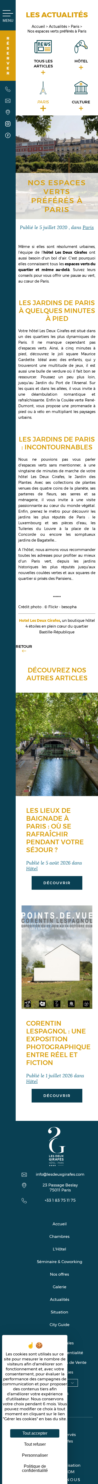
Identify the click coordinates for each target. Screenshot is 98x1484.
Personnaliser (35, 1455)
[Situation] (8, 113)
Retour (24, 646)
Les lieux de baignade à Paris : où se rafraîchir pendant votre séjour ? (55, 830)
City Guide (60, 1324)
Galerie (59, 1286)
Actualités (58, 26)
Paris (75, 26)
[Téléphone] (8, 89)
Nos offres (59, 1274)
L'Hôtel (59, 1249)
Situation (59, 1312)
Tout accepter (34, 1433)
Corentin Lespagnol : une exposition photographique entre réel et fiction (58, 1043)
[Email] (8, 101)
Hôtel (32, 868)
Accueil (39, 26)
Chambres (59, 1236)
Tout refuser (35, 1444)
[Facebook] (8, 136)
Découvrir (57, 883)
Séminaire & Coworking (59, 1261)
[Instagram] (8, 124)
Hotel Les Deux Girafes (39, 620)
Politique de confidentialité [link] (35, 1468)
